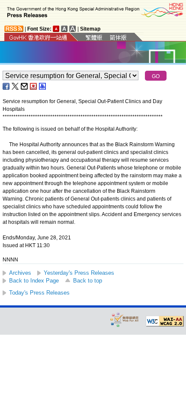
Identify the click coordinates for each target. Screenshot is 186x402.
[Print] (43, 86)
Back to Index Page (34, 280)
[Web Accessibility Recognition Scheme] (124, 319)
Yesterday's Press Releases (79, 273)
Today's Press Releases (39, 292)
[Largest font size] (72, 28)
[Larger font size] (64, 28)
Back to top (87, 280)
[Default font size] (56, 28)
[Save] (34, 86)
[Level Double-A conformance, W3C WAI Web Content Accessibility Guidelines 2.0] (165, 321)
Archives (20, 273)
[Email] (25, 86)
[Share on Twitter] (15, 86)
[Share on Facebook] (6, 86)
